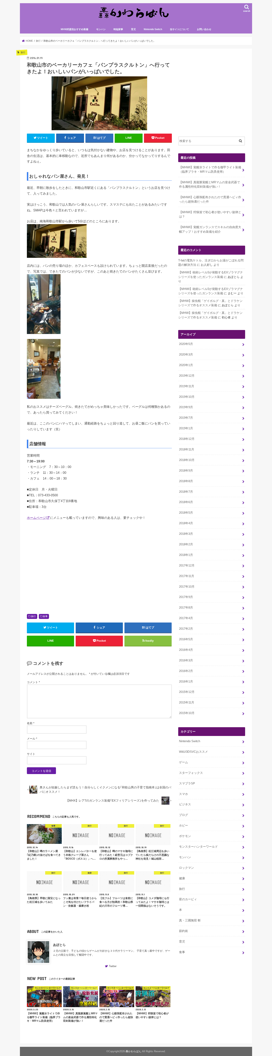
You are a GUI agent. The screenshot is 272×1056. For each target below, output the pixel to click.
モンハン (101, 29)
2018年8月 (186, 481)
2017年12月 (187, 565)
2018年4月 (186, 523)
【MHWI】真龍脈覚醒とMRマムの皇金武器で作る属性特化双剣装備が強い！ (209, 184)
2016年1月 (186, 681)
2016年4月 (186, 649)
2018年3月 (186, 533)
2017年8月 (186, 607)
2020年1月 (186, 365)
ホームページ (36, 517)
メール (32, 738)
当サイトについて (179, 29)
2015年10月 (187, 713)
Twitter (112, 966)
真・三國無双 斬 (190, 920)
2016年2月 (186, 671)
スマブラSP (187, 783)
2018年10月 (187, 460)
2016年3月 (186, 660)
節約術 (183, 931)
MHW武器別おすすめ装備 (74, 29)
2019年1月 (186, 428)
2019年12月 (187, 375)
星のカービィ (188, 899)
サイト (31, 754)
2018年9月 (186, 470)
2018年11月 (186, 449)
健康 (182, 878)
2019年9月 (186, 407)
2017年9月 (186, 597)
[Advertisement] (99, 566)
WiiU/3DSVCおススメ (193, 751)
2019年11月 (186, 386)
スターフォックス (191, 772)
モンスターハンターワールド (198, 846)
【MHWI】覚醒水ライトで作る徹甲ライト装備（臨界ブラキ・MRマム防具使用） (210, 169)
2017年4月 (186, 618)
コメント (33, 682)
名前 (30, 723)
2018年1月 (186, 555)
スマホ (183, 794)
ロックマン (186, 867)
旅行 (33, 616)
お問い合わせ (204, 29)
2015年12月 (187, 691)
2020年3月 (186, 354)
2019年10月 (187, 396)
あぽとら (59, 945)
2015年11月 (186, 702)
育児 (133, 29)
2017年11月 (186, 576)
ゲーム (183, 762)
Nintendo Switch (153, 29)
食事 (45, 616)
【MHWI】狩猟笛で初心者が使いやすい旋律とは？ (210, 214)
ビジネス (185, 804)
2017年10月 (187, 586)
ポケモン (185, 836)
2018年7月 (186, 491)
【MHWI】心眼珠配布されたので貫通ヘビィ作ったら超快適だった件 (210, 199)
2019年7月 (186, 417)
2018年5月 (186, 512)
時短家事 (118, 29)
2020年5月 (186, 344)
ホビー (183, 825)
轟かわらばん (133, 1051)
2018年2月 (186, 544)
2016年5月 (186, 639)
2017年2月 (186, 628)
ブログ (183, 815)
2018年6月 (186, 502)
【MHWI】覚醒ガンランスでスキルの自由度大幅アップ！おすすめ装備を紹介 (210, 229)
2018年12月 (187, 438)
